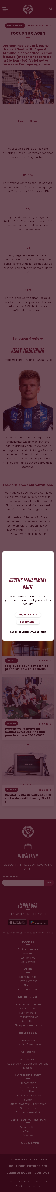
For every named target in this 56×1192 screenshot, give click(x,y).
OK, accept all (28, 615)
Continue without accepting (28, 632)
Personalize (28, 622)
